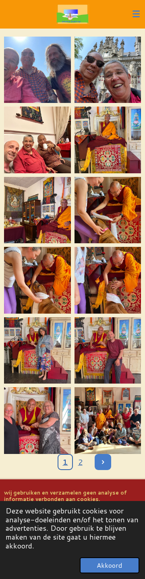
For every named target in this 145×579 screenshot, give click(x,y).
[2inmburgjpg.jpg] (107, 70)
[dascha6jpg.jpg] (107, 210)
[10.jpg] (107, 350)
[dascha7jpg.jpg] (37, 280)
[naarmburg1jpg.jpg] (37, 70)
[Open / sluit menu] (136, 14)
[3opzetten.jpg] (37, 140)
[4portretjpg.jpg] (107, 140)
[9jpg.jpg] (37, 350)
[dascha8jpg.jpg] (107, 280)
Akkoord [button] (109, 565)
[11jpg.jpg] (37, 421)
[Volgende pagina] (103, 462)
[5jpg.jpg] (37, 210)
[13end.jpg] (107, 421)
